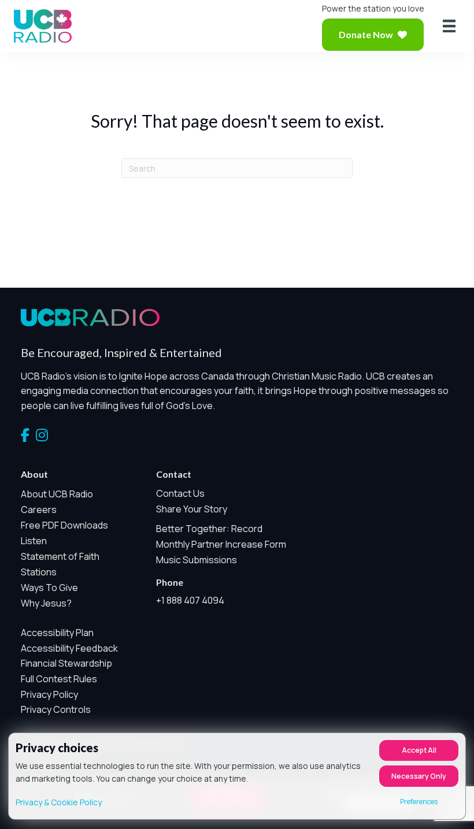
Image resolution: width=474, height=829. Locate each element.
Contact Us (180, 493)
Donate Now (366, 34)
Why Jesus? (46, 603)
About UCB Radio (57, 494)
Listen (34, 540)
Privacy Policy (49, 694)
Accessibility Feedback (69, 648)
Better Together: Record (209, 528)
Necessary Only (418, 776)
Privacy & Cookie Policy (59, 802)
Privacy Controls (56, 709)
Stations (39, 572)
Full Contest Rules (59, 678)
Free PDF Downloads (64, 525)
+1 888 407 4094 (190, 600)
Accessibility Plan (57, 632)
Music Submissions (196, 559)
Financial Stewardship (66, 663)
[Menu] (449, 26)
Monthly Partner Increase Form (221, 544)
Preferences (419, 801)
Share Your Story (191, 509)
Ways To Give (49, 587)
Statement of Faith (60, 556)
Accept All (419, 750)
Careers (39, 509)
